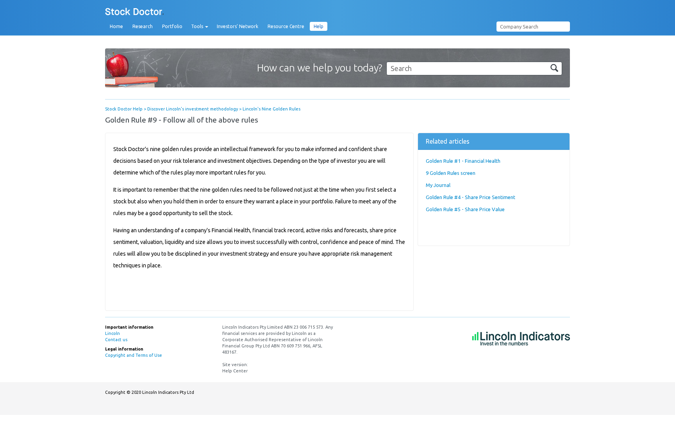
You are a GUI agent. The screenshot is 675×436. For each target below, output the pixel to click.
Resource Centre (286, 26)
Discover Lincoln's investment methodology (192, 109)
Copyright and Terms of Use (133, 355)
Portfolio (172, 26)
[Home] (134, 12)
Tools (197, 26)
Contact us (116, 339)
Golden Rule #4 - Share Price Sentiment (470, 197)
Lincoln (112, 333)
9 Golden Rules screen (450, 173)
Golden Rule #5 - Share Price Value (465, 209)
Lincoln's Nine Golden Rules (271, 109)
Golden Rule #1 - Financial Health (463, 161)
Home (116, 26)
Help (318, 26)
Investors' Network (237, 26)
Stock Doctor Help (124, 109)
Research (142, 26)
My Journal (438, 185)
